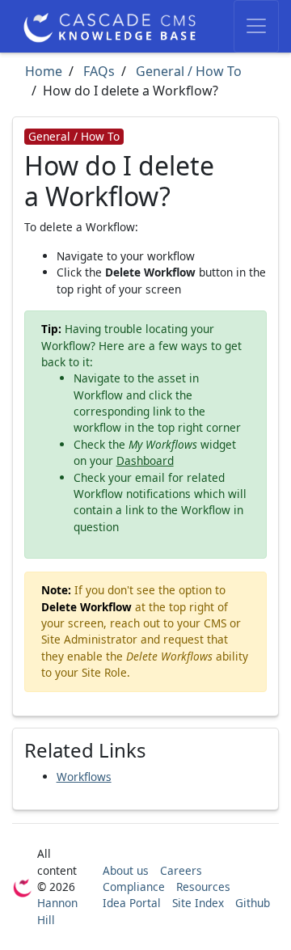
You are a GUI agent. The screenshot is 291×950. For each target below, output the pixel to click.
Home (43, 71)
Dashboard (145, 460)
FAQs (97, 71)
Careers (181, 870)
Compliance (134, 886)
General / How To (187, 71)
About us (126, 870)
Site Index (198, 902)
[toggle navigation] (256, 26)
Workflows (84, 776)
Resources (203, 886)
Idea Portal (132, 902)
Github (252, 902)
